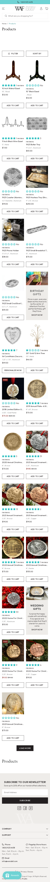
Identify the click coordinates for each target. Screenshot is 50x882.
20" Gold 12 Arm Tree (35, 353)
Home (4, 23)
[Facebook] (25, 808)
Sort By (37, 53)
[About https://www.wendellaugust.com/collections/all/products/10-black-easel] (37, 71)
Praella (24, 879)
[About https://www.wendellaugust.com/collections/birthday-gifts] (37, 278)
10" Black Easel (32, 91)
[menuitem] (41, 8)
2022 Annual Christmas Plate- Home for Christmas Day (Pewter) (37, 565)
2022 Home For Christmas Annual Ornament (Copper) (37, 671)
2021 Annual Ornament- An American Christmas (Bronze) (13, 515)
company (6, 829)
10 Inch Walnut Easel (11, 88)
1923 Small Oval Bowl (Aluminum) (13, 303)
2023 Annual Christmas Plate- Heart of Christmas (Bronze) (13, 724)
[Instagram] (19, 808)
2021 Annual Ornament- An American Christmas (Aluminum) (37, 462)
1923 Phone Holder (10, 250)
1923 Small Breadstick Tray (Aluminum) (37, 250)
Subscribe (25, 800)
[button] (8, 8)
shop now (37, 315)
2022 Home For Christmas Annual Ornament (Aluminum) (13, 618)
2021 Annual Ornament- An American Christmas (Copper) (37, 515)
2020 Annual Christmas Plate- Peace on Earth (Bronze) (13, 462)
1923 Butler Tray (33, 144)
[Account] (41, 8)
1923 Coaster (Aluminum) (13, 197)
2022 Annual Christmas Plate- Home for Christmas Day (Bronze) (13, 565)
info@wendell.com (9, 861)
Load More (25, 748)
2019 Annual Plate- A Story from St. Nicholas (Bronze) (37, 406)
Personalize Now (13, 370)
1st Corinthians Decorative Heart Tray (13, 356)
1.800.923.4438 (27, 2)
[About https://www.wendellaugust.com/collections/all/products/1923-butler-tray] (37, 124)
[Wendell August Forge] (25, 8)
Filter (14, 53)
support (6, 835)
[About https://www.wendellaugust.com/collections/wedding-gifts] (37, 593)
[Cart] (46, 8)
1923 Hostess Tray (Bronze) (37, 197)
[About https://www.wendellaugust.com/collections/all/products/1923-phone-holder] (13, 230)
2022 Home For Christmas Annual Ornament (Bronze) (13, 671)
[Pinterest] (31, 808)
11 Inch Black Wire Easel (12, 141)
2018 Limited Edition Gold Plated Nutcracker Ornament (13, 409)
